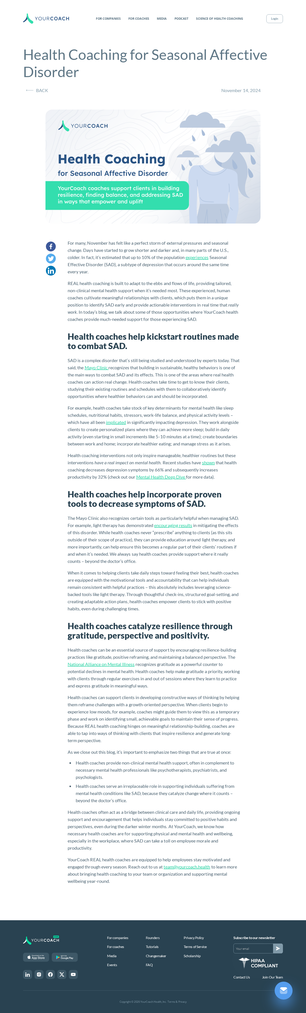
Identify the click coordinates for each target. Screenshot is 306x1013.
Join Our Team (272, 977)
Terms (171, 1002)
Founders (152, 937)
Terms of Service (195, 946)
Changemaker (156, 956)
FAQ (149, 965)
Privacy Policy (194, 937)
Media (162, 18)
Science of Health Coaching (219, 18)
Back (42, 90)
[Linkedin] (56, 271)
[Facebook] (56, 246)
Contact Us (241, 977)
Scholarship (192, 956)
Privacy (182, 1002)
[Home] (46, 18)
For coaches (138, 18)
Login (274, 18)
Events (112, 965)
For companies (108, 18)
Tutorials (152, 946)
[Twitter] (56, 259)
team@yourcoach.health (187, 866)
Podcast (181, 18)
